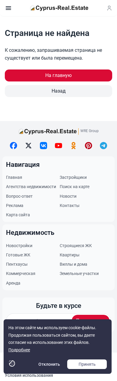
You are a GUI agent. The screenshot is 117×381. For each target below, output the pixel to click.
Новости (68, 196)
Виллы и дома (73, 264)
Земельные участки (79, 273)
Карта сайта (18, 214)
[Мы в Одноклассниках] (73, 145)
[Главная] (59, 8)
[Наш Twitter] (28, 145)
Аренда (13, 283)
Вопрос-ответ (19, 196)
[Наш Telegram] (103, 145)
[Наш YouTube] (58, 145)
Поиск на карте (74, 186)
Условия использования (29, 375)
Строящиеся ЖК (76, 245)
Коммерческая (20, 273)
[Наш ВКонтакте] (43, 145)
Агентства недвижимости (31, 186)
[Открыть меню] (8, 8)
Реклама (14, 205)
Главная (14, 177)
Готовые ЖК (18, 255)
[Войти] (109, 8)
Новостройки (19, 245)
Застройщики (73, 177)
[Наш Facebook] (13, 145)
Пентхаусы (17, 264)
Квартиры (70, 255)
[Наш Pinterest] (88, 145)
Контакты (70, 205)
